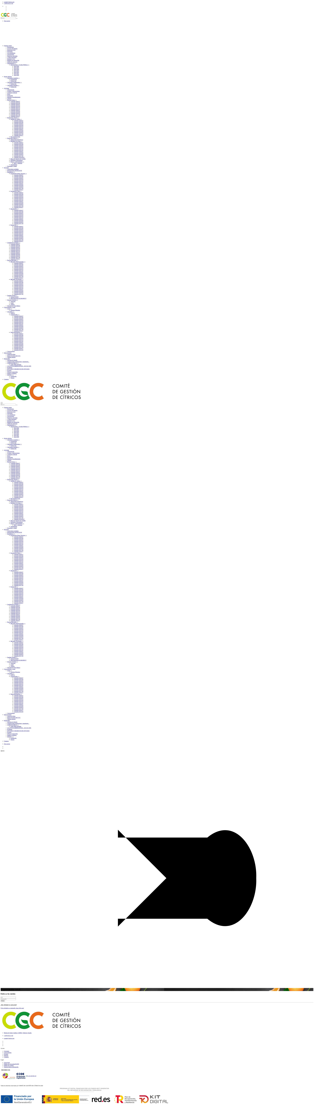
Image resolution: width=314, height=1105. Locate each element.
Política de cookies (9, 1065)
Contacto (6, 379)
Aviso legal (7, 1062)
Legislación (13, 376)
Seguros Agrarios (12, 300)
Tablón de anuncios (12, 62)
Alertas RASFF (14, 297)
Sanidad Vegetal (12, 295)
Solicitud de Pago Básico (13, 306)
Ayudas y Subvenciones (13, 91)
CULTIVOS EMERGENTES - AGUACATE (19, 366)
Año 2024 (16, 69)
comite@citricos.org (9, 2)
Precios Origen (12, 100)
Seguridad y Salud (12, 166)
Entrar (2, 1000)
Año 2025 (16, 67)
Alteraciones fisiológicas (16, 139)
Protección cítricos (12, 138)
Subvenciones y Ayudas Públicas (19, 64)
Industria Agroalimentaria (13, 97)
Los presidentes (11, 53)
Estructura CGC (11, 50)
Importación (14, 209)
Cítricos (12, 304)
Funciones (10, 51)
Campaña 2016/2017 (19, 157)
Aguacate (12, 301)
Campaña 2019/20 (15, 112)
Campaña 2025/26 (15, 103)
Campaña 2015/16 (18, 350)
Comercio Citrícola (12, 92)
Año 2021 (16, 73)
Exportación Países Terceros (18, 173)
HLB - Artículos (18, 163)
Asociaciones (10, 54)
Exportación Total (16, 191)
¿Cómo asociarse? (12, 57)
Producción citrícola (13, 117)
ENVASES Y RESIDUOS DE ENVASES (18, 369)
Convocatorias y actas (9, 307)
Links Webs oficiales (15, 364)
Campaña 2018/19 (15, 113)
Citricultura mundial (13, 85)
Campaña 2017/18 (15, 114)
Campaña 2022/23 (15, 107)
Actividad (6, 88)
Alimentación (10, 89)
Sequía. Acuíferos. (12, 373)
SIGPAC (10, 375)
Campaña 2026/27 (15, 101)
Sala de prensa (7, 353)
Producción (13, 81)
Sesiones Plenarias (15, 310)
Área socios (7, 21)
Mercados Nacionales (16, 279)
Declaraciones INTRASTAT (14, 170)
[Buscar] (16, 18)
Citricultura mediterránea (14, 82)
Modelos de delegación (13, 60)
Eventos (9, 370)
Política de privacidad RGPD (11, 1064)
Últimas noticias (11, 357)
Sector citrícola (8, 76)
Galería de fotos (11, 354)
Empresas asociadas (12, 56)
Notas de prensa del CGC (13, 355)
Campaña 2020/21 (15, 110)
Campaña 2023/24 (15, 106)
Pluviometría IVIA (15, 137)
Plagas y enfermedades (17, 161)
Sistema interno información (11, 1067)
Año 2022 (16, 72)
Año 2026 (16, 66)
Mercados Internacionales (17, 261)
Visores (12, 378)
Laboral (9, 98)
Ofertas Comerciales (12, 372)
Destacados (7, 358)
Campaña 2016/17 (15, 116)
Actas (9, 308)
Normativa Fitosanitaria (16, 160)
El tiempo (9, 367)
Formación (10, 95)
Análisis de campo (16, 119)
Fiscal (8, 94)
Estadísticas (11, 172)
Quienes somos (8, 45)
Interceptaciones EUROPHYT (18, 298)
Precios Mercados (12, 260)
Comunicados (14, 314)
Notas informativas (16, 332)
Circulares (10, 311)
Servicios (6, 167)
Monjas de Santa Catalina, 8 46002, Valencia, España (17, 1033)
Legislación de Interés (13, 242)
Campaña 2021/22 (15, 109)
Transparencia (11, 63)
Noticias (6, 1055)
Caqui (12, 303)
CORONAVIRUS (13, 363)
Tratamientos (13, 164)
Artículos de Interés (12, 360)
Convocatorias (11, 351)
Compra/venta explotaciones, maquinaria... (18, 361)
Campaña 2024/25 (15, 104)
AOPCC (12, 313)
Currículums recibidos (13, 169)
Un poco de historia (12, 48)
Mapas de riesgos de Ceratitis (18, 159)
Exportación (13, 79)
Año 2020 (16, 75)
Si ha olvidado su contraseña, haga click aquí (12, 1008)
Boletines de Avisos (16, 141)
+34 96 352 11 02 (8, 3)
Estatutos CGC (11, 59)
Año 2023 (16, 70)
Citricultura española (13, 78)
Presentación (10, 47)
